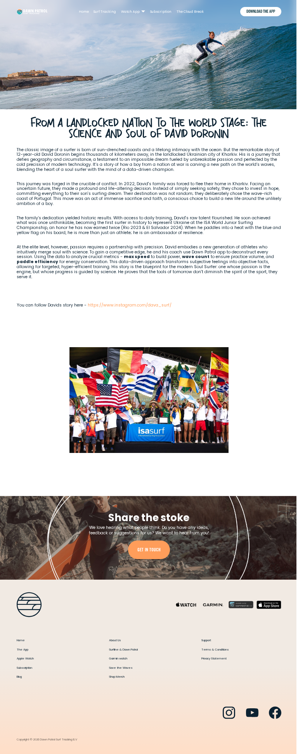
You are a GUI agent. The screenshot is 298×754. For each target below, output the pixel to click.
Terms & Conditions (215, 649)
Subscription (161, 11)
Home (84, 11)
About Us (115, 640)
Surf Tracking (105, 11)
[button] (133, 12)
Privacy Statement (214, 658)
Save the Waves (121, 668)
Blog (19, 677)
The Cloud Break (190, 11)
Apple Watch (25, 658)
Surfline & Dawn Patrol (123, 649)
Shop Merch (117, 677)
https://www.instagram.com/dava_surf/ (130, 305)
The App (22, 649)
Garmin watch (118, 658)
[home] (32, 12)
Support (206, 640)
